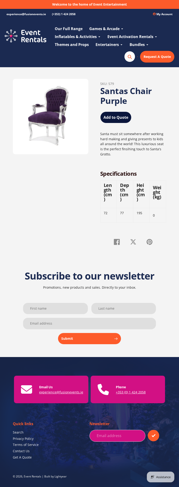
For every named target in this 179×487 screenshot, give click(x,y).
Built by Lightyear (55, 476)
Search (18, 432)
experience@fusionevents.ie (26, 14)
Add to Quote (115, 117)
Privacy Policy (23, 438)
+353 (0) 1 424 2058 (131, 392)
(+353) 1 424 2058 (64, 14)
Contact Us (21, 451)
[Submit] (153, 435)
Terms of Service (26, 444)
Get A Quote (22, 457)
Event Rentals (32, 476)
